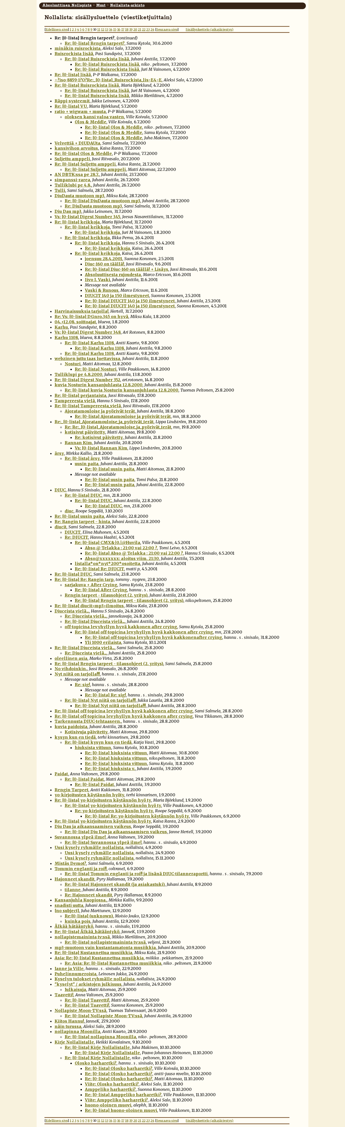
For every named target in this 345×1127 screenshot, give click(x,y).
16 (118, 29)
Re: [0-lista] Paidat (84, 779)
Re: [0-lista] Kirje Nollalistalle (97, 1047)
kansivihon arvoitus (76, 148)
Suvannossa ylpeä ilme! (80, 837)
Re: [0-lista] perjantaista (80, 395)
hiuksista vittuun (93, 747)
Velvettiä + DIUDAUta (77, 143)
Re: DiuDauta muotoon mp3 (93, 206)
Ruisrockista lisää (74, 53)
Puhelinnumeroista (75, 973)
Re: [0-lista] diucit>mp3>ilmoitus (89, 605)
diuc (69, 510)
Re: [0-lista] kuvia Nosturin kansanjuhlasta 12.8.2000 (121, 390)
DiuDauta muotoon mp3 (79, 195)
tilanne (73, 889)
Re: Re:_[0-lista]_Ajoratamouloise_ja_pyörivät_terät (118, 427)
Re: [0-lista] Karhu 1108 (89, 342)
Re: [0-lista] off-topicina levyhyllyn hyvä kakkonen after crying (144, 632)
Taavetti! (64, 994)
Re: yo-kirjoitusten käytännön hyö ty (114, 810)
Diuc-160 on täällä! (104, 263)
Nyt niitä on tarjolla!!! (77, 674)
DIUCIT (73, 532)
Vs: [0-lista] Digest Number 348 (88, 332)
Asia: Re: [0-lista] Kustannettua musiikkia (99, 957)
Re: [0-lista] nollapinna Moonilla (100, 1036)
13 (106, 29)
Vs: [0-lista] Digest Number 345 (87, 216)
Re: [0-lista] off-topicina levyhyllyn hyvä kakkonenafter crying (153, 637)
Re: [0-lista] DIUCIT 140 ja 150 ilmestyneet (130, 300)
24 (152, 29)
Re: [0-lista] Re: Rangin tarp (84, 579)
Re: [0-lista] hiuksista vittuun (116, 752)
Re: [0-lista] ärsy (82, 458)
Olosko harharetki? (95, 1063)
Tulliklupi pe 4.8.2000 (78, 374)
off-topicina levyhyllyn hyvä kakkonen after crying (121, 626)
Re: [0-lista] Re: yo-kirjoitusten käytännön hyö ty (137, 816)
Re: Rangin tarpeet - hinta (82, 521)
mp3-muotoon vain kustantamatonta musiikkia (105, 947)
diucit (60, 526)
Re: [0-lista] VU (71, 106)
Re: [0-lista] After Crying (101, 589)
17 (122, 29)
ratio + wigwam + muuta (80, 111)
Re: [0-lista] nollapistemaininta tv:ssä (105, 942)
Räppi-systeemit (72, 100)
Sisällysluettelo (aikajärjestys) (209, 29)
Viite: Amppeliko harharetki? (116, 1099)
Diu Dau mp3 (68, 211)
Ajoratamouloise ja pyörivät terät (100, 411)
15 (114, 29)
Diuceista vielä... (72, 611)
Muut (101, 5)
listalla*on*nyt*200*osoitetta (107, 563)
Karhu (61, 327)
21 (139, 29)
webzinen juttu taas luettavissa (87, 358)
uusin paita (86, 463)
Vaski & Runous (101, 290)
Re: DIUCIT (76, 537)
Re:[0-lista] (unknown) (89, 915)
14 (110, 29)
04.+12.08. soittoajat (75, 321)
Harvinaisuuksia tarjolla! (81, 311)
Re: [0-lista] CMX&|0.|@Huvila (107, 542)
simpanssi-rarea (72, 179)
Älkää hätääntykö (74, 926)
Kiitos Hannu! (69, 1021)
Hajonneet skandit (74, 879)
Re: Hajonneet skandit (88, 894)
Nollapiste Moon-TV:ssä (80, 1010)
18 (127, 29)
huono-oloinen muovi (108, 1105)
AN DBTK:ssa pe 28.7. (77, 174)
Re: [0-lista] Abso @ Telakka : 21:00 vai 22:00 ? (134, 553)
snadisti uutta (69, 905)
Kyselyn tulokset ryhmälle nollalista (95, 978)
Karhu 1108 (66, 337)
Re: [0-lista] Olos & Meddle (113, 127)
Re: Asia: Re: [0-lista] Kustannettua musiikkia (113, 963)
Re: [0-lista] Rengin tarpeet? (95, 43)
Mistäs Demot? (70, 863)
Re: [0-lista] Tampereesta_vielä (88, 405)
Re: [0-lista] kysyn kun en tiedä (98, 742)
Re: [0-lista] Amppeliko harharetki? (123, 1094)
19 (131, 29)
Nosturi (73, 363)
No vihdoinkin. (71, 668)
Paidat (61, 773)
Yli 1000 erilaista (103, 642)
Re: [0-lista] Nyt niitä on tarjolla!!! (100, 700)
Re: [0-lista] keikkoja (77, 221)
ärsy (59, 453)
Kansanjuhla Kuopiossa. (81, 900)
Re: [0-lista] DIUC (83, 495)
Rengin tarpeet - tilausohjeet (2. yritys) (106, 595)
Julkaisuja (75, 989)
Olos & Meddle (90, 121)
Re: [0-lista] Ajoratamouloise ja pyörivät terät (123, 416)
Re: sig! (82, 684)
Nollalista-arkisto (127, 5)
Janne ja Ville (69, 968)
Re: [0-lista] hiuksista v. (110, 768)
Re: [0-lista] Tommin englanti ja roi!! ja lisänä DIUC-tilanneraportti (136, 873)
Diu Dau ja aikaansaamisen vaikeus (93, 826)
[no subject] (67, 910)
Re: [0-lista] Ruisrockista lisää (97, 58)
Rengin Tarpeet (71, 789)
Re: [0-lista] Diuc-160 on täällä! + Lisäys (126, 269)
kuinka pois (77, 921)
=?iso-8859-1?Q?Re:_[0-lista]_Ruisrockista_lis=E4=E (108, 79)
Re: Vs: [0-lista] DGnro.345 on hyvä (91, 316)
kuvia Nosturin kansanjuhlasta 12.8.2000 (98, 384)
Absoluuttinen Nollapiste (67, 5)
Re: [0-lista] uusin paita (109, 468)
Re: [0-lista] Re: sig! (105, 694)
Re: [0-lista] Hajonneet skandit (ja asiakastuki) (115, 884)
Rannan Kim (78, 442)
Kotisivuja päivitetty (86, 731)
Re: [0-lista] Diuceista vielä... (95, 621)
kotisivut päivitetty (85, 432)
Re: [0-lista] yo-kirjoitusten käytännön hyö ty (103, 800)
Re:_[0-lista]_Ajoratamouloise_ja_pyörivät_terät (104, 421)
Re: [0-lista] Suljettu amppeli (85, 164)
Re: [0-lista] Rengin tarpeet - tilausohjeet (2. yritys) (129, 600)
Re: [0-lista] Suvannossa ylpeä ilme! (103, 842)
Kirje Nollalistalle (74, 1042)
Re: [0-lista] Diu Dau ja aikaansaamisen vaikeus (116, 831)
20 (135, 29)
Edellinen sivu (57, 29)
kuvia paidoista (71, 726)
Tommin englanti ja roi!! (81, 868)
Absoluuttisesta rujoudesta (113, 274)
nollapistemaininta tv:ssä (82, 936)
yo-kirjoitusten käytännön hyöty (89, 794)
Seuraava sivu (166, 29)
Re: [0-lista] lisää (73, 74)
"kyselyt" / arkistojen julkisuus (88, 984)
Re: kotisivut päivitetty (99, 437)
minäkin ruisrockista (78, 48)
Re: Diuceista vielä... (86, 616)
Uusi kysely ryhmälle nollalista (89, 847)
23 (148, 29)
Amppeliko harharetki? (110, 1089)
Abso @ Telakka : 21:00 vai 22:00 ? (121, 547)
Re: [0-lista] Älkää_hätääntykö (87, 931)
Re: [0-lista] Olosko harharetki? (118, 1068)
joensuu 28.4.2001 (103, 258)
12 (102, 29)
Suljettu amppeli (72, 158)
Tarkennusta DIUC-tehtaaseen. (88, 721)
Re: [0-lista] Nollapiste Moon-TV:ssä (103, 1015)
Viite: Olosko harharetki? (112, 1084)
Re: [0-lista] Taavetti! (87, 1000)
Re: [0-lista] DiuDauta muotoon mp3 (102, 200)
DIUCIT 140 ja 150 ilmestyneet (117, 295)
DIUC (60, 489)
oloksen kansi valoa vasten (94, 116)
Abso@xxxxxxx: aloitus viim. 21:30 (122, 558)
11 (98, 29)
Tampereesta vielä (75, 400)
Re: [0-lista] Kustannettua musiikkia (93, 952)
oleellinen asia (71, 658)
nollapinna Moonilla (77, 1031)
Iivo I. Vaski (97, 279)
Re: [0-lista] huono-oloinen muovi (121, 1110)
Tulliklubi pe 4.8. (73, 185)
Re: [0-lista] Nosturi (95, 369)
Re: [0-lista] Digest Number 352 (87, 379)
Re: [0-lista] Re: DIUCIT (99, 568)
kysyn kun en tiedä (75, 737)
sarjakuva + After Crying (91, 584)
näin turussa (68, 1026)
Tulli (60, 190)
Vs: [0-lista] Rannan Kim (101, 447)
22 (143, 29)
